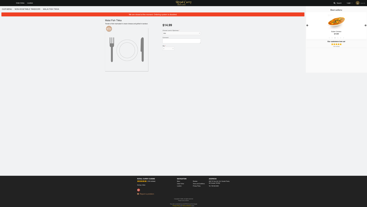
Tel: (214, 186)
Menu (178, 181)
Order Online (20, 3)
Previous (307, 25)
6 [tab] (344, 38)
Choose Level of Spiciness (171, 30)
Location (30, 3)
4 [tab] (338, 38)
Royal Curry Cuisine (146, 179)
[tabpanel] (336, 25)
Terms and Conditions (199, 183)
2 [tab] (332, 38)
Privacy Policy (196, 186)
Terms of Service (186, 205)
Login (349, 3)
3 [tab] (335, 38)
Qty (164, 46)
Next (366, 25)
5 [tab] (341, 38)
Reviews (195, 181)
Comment (165, 37)
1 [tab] (329, 38)
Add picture (109, 28)
